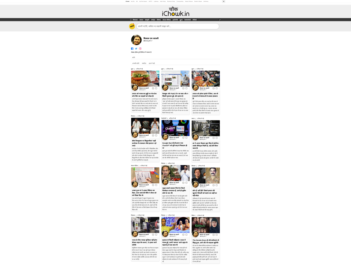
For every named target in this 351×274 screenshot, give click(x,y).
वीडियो (195, 20)
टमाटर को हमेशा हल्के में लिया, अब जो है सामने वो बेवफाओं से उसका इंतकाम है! (205, 96)
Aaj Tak (132, 1)
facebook (153, 88)
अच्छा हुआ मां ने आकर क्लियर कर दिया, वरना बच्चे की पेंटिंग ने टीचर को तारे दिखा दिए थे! (144, 192)
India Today (163, 1)
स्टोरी (133, 57)
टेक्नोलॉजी (187, 20)
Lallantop (156, 1)
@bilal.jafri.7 (142, 90)
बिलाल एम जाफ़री (144, 88)
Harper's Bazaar (189, 1)
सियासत (135, 20)
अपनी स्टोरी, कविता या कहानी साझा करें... (154, 26)
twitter (156, 88)
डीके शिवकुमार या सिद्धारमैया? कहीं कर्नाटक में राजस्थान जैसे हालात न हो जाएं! (144, 143)
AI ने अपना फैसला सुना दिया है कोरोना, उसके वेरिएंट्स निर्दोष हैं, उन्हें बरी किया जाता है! (206, 145)
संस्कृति (147, 20)
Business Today (171, 1)
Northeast (206, 1)
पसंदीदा (144, 63)
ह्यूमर (181, 20)
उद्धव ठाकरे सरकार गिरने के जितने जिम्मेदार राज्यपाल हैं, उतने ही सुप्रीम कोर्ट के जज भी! (174, 190)
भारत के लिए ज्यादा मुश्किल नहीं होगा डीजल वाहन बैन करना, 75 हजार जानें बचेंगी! (144, 242)
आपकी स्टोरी (135, 63)
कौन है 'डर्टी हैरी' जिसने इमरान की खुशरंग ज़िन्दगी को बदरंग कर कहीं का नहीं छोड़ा (205, 193)
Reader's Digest (198, 1)
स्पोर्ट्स (153, 20)
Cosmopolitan (180, 1)
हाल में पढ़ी (152, 63)
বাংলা (137, 1)
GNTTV (150, 1)
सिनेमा (159, 20)
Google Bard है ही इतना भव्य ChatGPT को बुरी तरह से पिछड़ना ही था (174, 145)
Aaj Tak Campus (143, 1)
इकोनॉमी (175, 20)
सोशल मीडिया (167, 20)
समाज (141, 20)
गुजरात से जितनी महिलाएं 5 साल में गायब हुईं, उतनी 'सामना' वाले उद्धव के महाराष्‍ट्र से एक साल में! (174, 242)
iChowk (127, 1)
